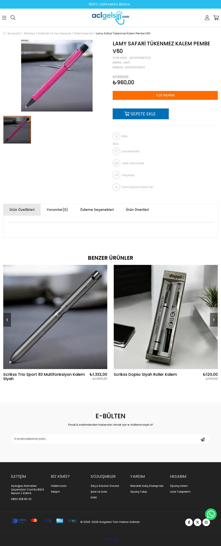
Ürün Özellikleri (22, 209)
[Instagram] (206, 522)
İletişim (55, 491)
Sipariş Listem (179, 486)
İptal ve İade (99, 491)
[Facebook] (189, 522)
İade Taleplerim (180, 491)
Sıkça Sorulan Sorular (105, 486)
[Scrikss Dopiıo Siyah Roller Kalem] (166, 317)
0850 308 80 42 (21, 499)
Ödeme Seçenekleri (97, 209)
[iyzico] (44, 521)
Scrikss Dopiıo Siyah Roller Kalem (145, 374)
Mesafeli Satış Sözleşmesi (147, 486)
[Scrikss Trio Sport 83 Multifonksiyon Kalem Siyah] (55, 317)
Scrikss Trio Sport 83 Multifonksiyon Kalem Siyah (44, 376)
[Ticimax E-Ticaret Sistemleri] (110, 540)
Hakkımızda (58, 486)
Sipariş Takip (138, 491)
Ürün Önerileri (137, 209)
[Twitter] (197, 522)
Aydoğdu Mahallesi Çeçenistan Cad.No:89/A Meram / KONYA (27, 489)
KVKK (94, 497)
